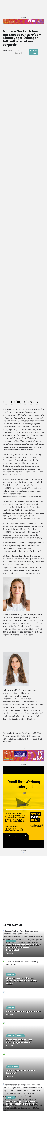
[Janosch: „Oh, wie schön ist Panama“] (23, 1066)
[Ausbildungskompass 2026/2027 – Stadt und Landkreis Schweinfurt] (23, 943)
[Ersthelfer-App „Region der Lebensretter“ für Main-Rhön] (23, 1097)
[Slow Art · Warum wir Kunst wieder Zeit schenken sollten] (23, 974)
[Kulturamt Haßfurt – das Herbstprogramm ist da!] (23, 1035)
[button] (5, 402)
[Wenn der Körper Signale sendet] (23, 1005)
